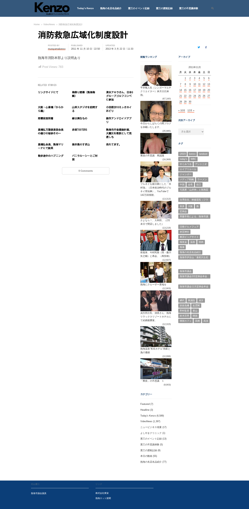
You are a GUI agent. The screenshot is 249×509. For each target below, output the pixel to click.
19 (204, 90)
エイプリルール (188, 169)
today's (183, 159)
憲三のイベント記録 (138, 8)
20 (208, 90)
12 (204, 84)
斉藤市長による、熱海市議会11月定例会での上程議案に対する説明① (194, 217)
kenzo (192, 154)
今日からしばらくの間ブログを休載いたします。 (155, 125)
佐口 (198, 184)
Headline (144, 409)
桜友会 (183, 242)
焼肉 (201, 242)
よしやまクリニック (151, 433)
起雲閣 (196, 305)
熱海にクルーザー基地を (153, 284)
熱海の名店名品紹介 (111, 8)
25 (199, 96)
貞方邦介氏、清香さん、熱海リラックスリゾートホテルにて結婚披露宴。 (155, 317)
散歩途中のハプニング (50, 156)
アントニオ (201, 164)
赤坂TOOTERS (79, 129)
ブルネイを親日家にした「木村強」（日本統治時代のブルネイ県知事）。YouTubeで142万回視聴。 (155, 189)
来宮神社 (184, 231)
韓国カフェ (186, 320)
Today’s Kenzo (85, 8)
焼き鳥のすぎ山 (81, 144)
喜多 (182, 206)
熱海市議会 (186, 271)
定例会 (183, 211)
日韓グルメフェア (189, 226)
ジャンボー (186, 174)
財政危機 (184, 305)
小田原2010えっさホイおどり (119, 109)
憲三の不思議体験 (188, 8)
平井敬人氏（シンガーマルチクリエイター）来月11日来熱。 (155, 91)
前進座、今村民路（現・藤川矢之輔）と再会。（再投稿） (155, 254)
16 (190, 90)
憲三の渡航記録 (164, 8)
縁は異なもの (79, 118)
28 (180, 101)
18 (199, 90)
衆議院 (191, 300)
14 (180, 90)
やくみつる (186, 164)
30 (190, 101)
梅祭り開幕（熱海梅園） (83, 94)
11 (199, 84)
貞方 (201, 300)
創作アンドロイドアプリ (119, 120)
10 (194, 84)
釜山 (195, 310)
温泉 (192, 242)
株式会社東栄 (102, 493)
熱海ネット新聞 (103, 498)
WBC (193, 159)
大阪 (190, 206)
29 (185, 101)
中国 (182, 184)
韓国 (195, 315)
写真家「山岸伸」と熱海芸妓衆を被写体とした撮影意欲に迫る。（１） (194, 190)
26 (204, 96)
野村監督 (184, 310)
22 (185, 96)
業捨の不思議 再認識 (152, 155)
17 (194, 90)
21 (180, 96)
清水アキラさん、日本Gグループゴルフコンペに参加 (119, 96)
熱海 (182, 247)
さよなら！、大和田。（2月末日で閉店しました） (155, 222)
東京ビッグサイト (189, 237)
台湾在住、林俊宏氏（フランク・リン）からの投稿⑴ (194, 200)
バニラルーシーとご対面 (85, 158)
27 (208, 96)
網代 (182, 300)
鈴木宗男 (184, 315)
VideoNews (146, 421)
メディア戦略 (187, 179)
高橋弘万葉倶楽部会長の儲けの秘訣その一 (50, 131)
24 (194, 96)
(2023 (183, 154)
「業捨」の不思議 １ (152, 380)
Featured (145, 404)
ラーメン (202, 179)
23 (190, 96)
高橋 (197, 320)
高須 (205, 320)
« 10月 (181, 110)
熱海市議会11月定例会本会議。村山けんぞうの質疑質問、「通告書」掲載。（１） (194, 287)
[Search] (211, 8)
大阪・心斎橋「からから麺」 (50, 109)
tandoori (203, 154)
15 (185, 90)
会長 (190, 184)
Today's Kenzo (148, 415)
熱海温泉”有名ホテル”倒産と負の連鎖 (155, 350)
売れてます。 (113, 144)
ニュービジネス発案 (151, 427)
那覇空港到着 (45, 118)
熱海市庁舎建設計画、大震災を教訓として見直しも (119, 133)
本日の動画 (146, 456)
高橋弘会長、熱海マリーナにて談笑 (50, 146)
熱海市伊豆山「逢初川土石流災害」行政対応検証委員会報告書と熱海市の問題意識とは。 (194, 258)
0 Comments (86, 170)
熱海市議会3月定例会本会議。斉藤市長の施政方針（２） (193, 277)
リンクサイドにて (48, 92)
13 (208, 84)
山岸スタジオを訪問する (85, 109)
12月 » (190, 110)
